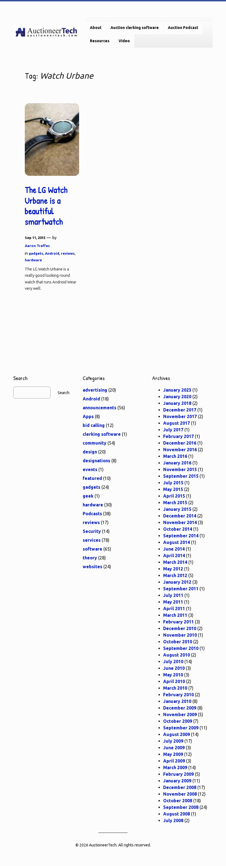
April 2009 (174, 760)
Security (92, 531)
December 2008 (179, 787)
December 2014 (179, 515)
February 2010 (178, 694)
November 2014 (180, 522)
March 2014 (175, 562)
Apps (88, 416)
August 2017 (176, 423)
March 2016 (175, 456)
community (94, 442)
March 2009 (175, 767)
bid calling (94, 425)
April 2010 (174, 681)
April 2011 (174, 608)
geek (88, 495)
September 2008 (180, 807)
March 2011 (175, 615)
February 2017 (178, 436)
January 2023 (177, 389)
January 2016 (177, 462)
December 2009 (179, 707)
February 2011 (178, 621)
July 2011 (173, 595)
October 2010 (177, 641)
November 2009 (180, 714)
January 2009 (177, 780)
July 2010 (173, 661)
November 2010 (180, 635)
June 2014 (174, 548)
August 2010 (176, 654)
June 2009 (174, 747)
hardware (33, 260)
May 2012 (173, 568)
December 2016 (179, 442)
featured (92, 478)
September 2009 (180, 727)
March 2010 (175, 688)
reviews (68, 253)
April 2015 (174, 495)
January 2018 (177, 403)
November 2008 (180, 793)
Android (52, 253)
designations (96, 460)
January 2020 (177, 396)
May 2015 (173, 489)
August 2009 (176, 734)
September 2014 (180, 535)
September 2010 (180, 648)
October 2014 (177, 529)
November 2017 (180, 416)
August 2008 (176, 813)
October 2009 (177, 721)
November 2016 (180, 449)
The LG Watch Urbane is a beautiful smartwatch (46, 206)
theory (90, 557)
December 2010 (179, 628)
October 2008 (177, 800)
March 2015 (175, 502)
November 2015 (180, 469)
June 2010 (174, 668)
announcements (99, 407)
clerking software (102, 434)
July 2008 (173, 820)
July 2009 (173, 741)
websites (92, 566)
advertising (95, 389)
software (92, 548)
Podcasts (92, 513)
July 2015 (173, 482)
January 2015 (177, 509)
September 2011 (180, 588)
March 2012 (175, 575)
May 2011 (173, 601)
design (90, 451)
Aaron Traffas (37, 246)
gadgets (36, 253)
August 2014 (176, 542)
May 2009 (173, 754)
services (92, 540)
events (90, 469)
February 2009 (178, 774)
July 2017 (173, 429)
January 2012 (177, 582)
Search (63, 393)
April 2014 (174, 555)
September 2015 (180, 476)
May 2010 (173, 674)
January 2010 (177, 701)
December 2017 (179, 409)
